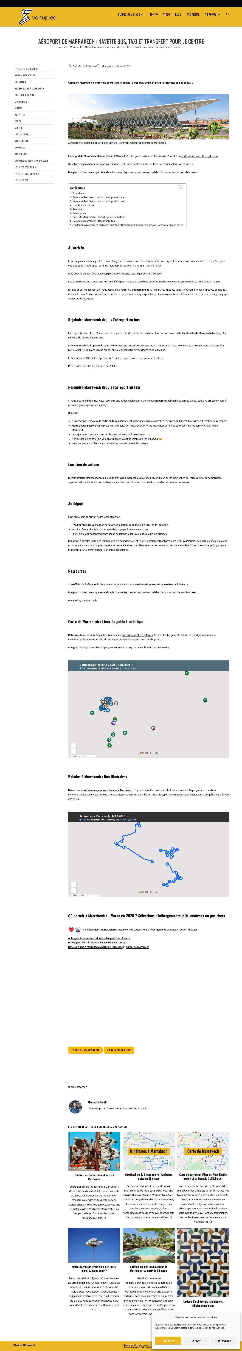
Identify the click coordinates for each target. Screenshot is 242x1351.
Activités (20, 114)
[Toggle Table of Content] (179, 188)
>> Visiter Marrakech (26, 69)
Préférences (223, 1340)
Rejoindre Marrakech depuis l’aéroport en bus (98, 197)
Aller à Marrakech (25, 75)
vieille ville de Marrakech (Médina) (199, 156)
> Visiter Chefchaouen (27, 173)
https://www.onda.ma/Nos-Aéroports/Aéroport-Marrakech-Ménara (151, 584)
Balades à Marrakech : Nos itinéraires (94, 221)
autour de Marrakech (137, 947)
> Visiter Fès (21, 180)
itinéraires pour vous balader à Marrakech (108, 790)
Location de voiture (83, 205)
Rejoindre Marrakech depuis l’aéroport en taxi (98, 201)
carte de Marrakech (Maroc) (137, 635)
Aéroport (82, 1087)
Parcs (18, 121)
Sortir (18, 128)
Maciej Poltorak (87, 66)
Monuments (21, 101)
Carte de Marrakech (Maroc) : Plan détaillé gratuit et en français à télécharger (203, 1177)
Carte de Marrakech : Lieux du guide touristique (99, 217)
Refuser (196, 1340)
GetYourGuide (89, 600)
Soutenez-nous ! (130, 1344)
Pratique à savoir (24, 95)
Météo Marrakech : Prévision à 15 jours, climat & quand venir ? (94, 1269)
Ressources (79, 213)
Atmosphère (21, 154)
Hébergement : (143, 1344)
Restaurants (22, 141)
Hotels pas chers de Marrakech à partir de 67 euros (96, 942)
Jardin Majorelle (119, 1050)
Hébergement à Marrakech (29, 88)
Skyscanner (129, 172)
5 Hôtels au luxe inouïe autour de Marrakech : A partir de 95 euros (148, 1269)
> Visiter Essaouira (25, 167)
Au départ (78, 209)
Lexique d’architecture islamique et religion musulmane (203, 1303)
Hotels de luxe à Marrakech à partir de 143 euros (95, 947)
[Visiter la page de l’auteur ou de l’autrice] (75, 1106)
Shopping (20, 147)
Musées (18, 108)
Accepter (168, 1340)
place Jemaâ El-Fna (92, 337)
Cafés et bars (22, 134)
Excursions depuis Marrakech (31, 160)
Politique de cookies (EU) (150, 1347)
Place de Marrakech (85, 1050)
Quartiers (20, 82)
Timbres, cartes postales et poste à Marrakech (94, 1177)
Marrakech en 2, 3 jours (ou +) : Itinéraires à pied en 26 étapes (149, 1177)
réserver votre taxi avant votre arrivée (113, 443)
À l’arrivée (78, 193)
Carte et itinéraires (131, 1347)
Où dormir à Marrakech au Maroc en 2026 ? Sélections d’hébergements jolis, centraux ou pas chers (128, 225)
